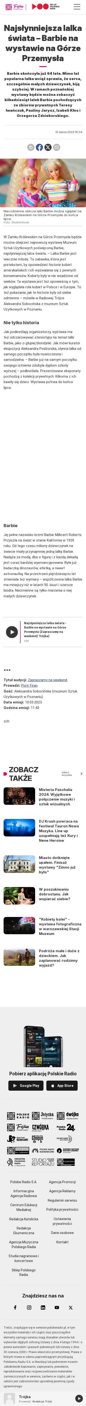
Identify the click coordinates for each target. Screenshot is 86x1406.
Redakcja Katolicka (23, 1219)
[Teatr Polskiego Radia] (68, 1162)
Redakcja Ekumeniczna (23, 1230)
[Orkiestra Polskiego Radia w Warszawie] (18, 1162)
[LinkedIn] (43, 1307)
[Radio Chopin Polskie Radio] (43, 1139)
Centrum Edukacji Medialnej (23, 1207)
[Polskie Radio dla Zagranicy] (18, 1150)
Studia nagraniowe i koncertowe (24, 1258)
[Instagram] (29, 1307)
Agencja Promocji (62, 1182)
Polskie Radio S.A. (23, 1182)
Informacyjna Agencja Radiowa (24, 1193)
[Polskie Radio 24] (68, 1127)
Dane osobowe (62, 1233)
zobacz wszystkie (67, 773)
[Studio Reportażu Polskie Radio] (43, 1162)
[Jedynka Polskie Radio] (43, 1116)
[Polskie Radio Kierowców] (43, 1150)
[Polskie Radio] (18, 1116)
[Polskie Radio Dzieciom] (18, 1139)
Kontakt (62, 1242)
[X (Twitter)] (71, 1307)
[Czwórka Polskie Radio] (43, 1127)
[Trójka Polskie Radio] (18, 1127)
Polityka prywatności (62, 1209)
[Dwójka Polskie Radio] (68, 1116)
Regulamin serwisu (62, 1200)
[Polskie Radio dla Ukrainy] (68, 1139)
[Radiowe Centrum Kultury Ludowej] (68, 1150)
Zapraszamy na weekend (47, 680)
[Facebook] (15, 1307)
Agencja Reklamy (62, 1191)
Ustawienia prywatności (62, 1221)
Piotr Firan (29, 685)
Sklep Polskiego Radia (24, 1272)
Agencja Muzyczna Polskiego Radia (23, 1244)
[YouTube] (57, 1307)
